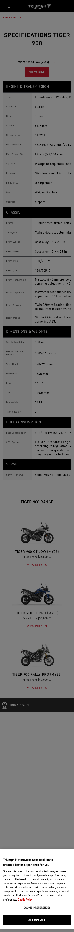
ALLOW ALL (37, 920)
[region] (37, 889)
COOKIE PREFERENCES (37, 908)
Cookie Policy (25, 899)
